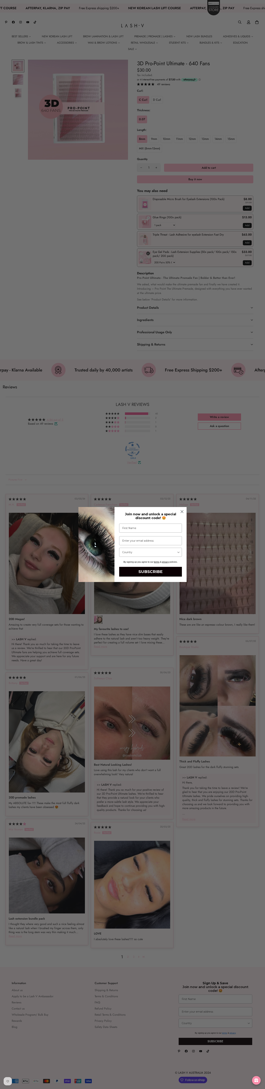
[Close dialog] (182, 511)
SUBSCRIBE (150, 571)
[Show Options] (178, 552)
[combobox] (149, 552)
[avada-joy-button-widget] (256, 1080)
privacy (165, 562)
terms (156, 562)
